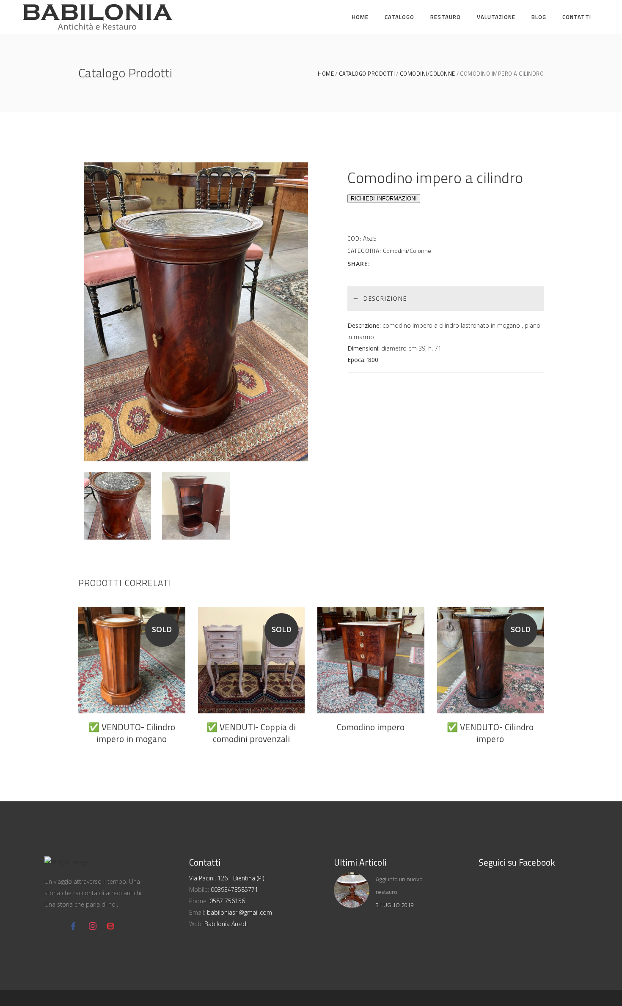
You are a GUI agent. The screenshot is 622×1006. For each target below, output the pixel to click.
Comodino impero (371, 727)
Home (326, 74)
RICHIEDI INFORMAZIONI (384, 198)
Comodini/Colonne (427, 74)
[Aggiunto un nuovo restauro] (351, 890)
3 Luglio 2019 (395, 905)
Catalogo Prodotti (367, 74)
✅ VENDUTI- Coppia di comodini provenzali (251, 733)
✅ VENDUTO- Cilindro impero (490, 733)
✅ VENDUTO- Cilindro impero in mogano (131, 733)
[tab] (445, 298)
